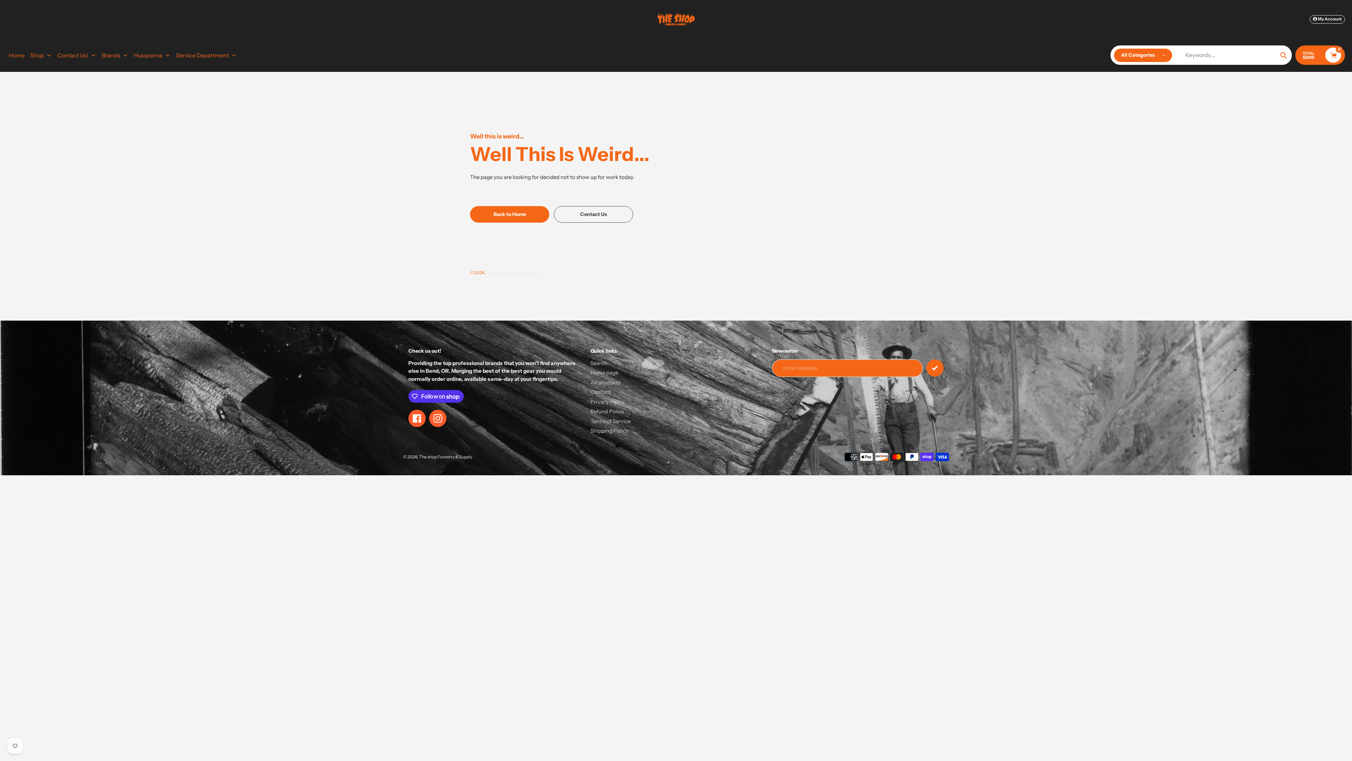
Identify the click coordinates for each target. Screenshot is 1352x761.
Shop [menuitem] (37, 55)
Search (598, 363)
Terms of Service (610, 421)
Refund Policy (607, 411)
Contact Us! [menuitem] (72, 55)
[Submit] (935, 368)
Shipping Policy (609, 430)
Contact (600, 392)
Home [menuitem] (17, 55)
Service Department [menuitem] (202, 55)
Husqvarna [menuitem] (148, 55)
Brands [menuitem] (111, 55)
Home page (604, 372)
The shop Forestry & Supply (512, 272)
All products (605, 382)
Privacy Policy (607, 401)
